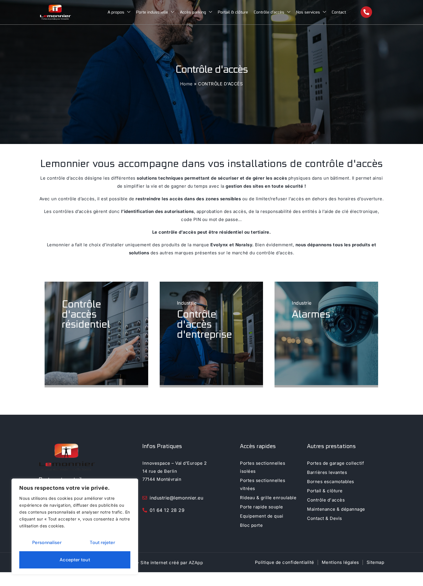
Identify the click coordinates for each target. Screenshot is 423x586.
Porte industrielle (152, 12)
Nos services (308, 12)
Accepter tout (75, 560)
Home (186, 84)
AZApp (196, 562)
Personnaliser (46, 542)
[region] (75, 527)
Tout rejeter (102, 542)
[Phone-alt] (366, 12)
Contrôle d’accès (269, 12)
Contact (339, 12)
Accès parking (193, 12)
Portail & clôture (233, 12)
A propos (116, 12)
